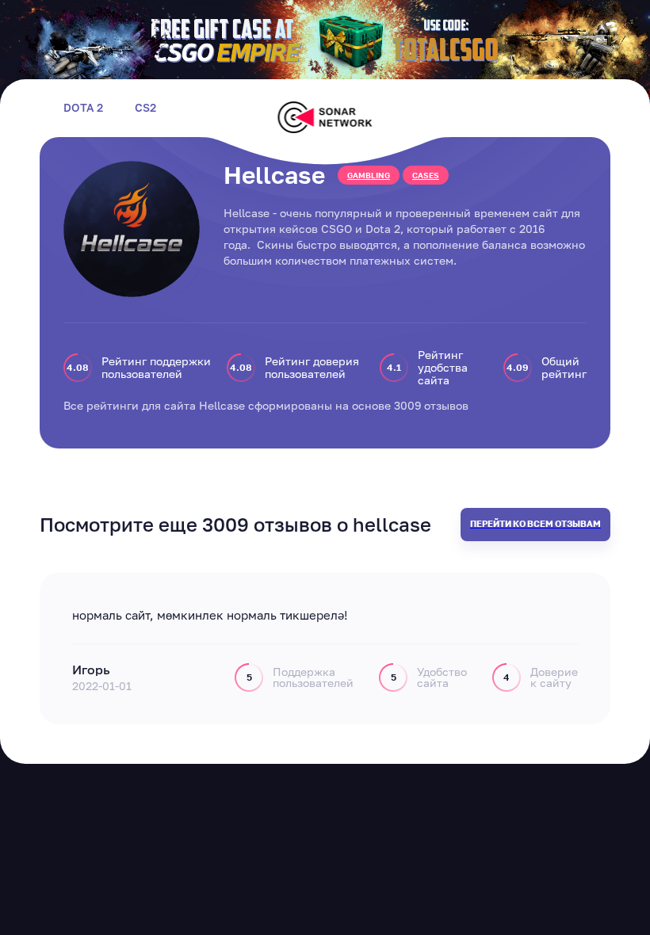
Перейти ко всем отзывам (535, 523)
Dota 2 (83, 107)
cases (425, 175)
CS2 (145, 107)
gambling (368, 175)
